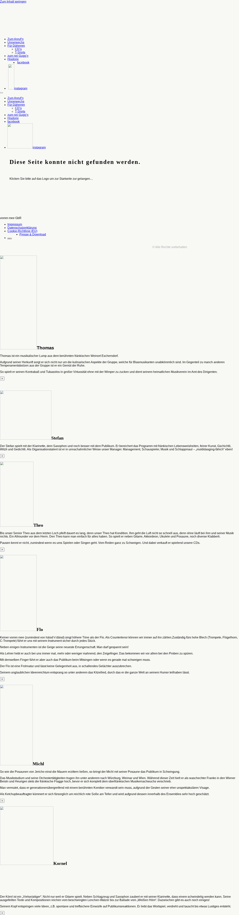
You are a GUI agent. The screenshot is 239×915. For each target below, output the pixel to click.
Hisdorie (13, 59)
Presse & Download (32, 234)
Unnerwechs (15, 42)
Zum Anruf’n (15, 39)
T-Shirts (20, 52)
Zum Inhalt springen (13, 1)
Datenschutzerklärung (22, 227)
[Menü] (1, 92)
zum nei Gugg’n (17, 55)
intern (9, 238)
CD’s (18, 49)
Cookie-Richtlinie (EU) (22, 231)
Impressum (14, 224)
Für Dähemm (16, 45)
